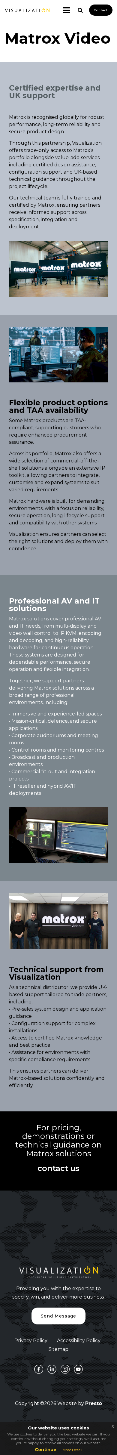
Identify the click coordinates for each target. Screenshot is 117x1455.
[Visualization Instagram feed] (65, 1369)
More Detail (72, 1449)
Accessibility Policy (78, 1340)
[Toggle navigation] (64, 10)
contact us (59, 1168)
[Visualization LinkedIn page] (51, 1369)
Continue (45, 1449)
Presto (93, 1403)
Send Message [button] (58, 1316)
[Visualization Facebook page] (38, 1369)
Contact (101, 10)
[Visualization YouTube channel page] (78, 1369)
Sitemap (58, 1349)
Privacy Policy (30, 1340)
